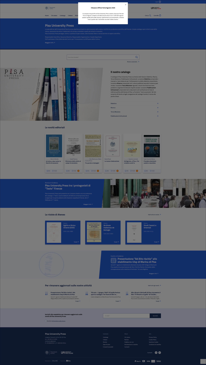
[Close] (125, 4)
